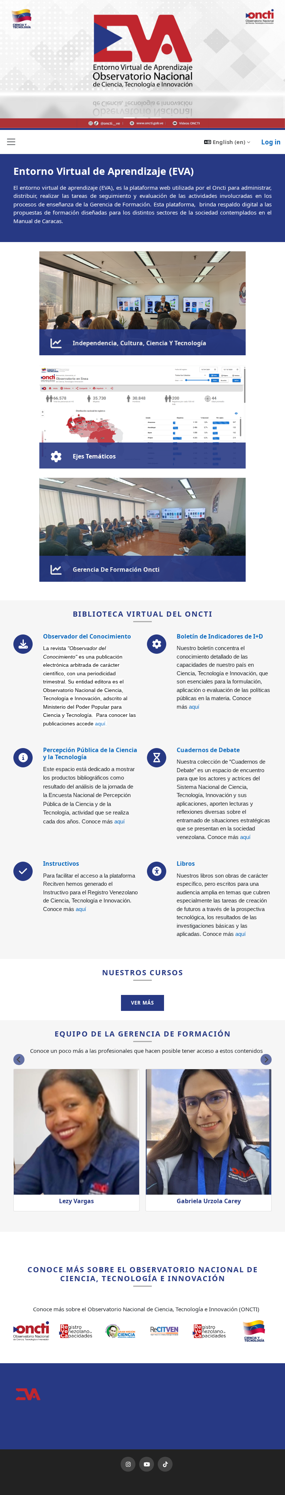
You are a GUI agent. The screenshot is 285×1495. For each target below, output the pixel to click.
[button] (227, 142)
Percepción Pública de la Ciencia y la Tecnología (90, 753)
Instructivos (61, 863)
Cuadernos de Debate (208, 750)
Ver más (142, 1002)
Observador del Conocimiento (87, 636)
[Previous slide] (18, 1059)
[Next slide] (266, 1059)
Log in (271, 142)
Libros (186, 863)
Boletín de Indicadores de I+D (220, 636)
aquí (100, 724)
